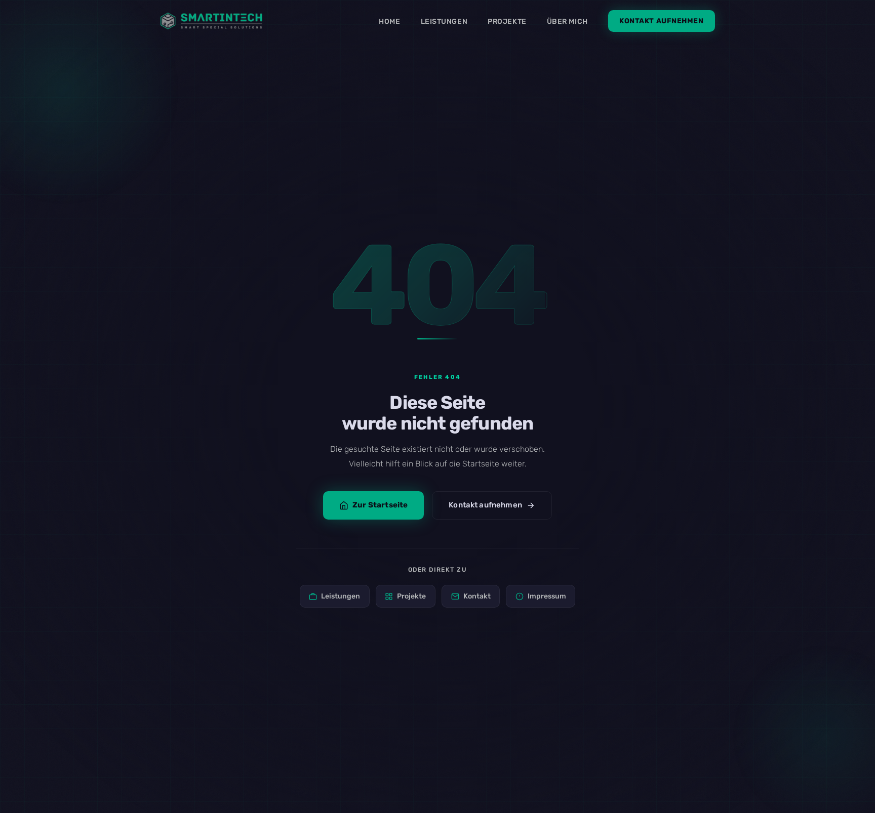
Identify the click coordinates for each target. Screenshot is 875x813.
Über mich (567, 21)
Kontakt (477, 596)
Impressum (547, 596)
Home (389, 21)
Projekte (507, 21)
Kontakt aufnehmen (661, 21)
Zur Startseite (380, 504)
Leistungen (444, 21)
